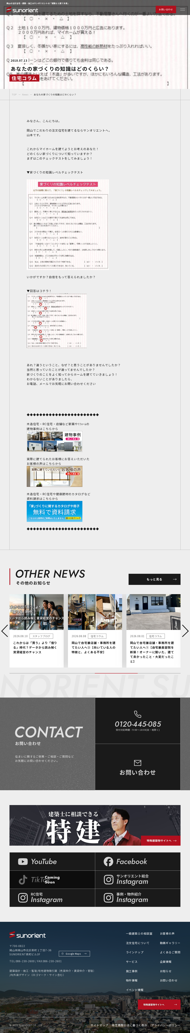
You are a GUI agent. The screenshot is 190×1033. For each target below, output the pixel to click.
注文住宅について (138, 943)
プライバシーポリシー (166, 1025)
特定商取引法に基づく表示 (129, 1025)
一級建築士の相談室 (139, 933)
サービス (132, 962)
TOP (14, 94)
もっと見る (154, 579)
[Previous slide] (4, 630)
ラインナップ (135, 952)
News (25, 94)
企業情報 (166, 962)
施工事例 (132, 971)
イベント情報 (135, 990)
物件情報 (132, 980)
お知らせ (166, 971)
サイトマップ (99, 1025)
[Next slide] (185, 630)
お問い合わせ (166, 9)
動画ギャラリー (170, 943)
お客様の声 (167, 933)
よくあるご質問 (170, 952)
